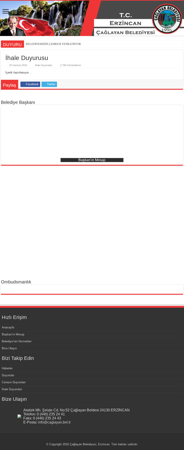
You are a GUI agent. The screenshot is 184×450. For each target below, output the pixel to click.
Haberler (7, 368)
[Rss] (90, 439)
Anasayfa (8, 327)
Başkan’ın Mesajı (13, 334)
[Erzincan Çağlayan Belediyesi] (92, 18)
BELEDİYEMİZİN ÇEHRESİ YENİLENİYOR (53, 44)
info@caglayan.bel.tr (54, 422)
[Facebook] (94, 439)
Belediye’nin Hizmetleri (16, 341)
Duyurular (8, 375)
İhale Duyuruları (43, 65)
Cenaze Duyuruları (14, 382)
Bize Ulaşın (9, 348)
